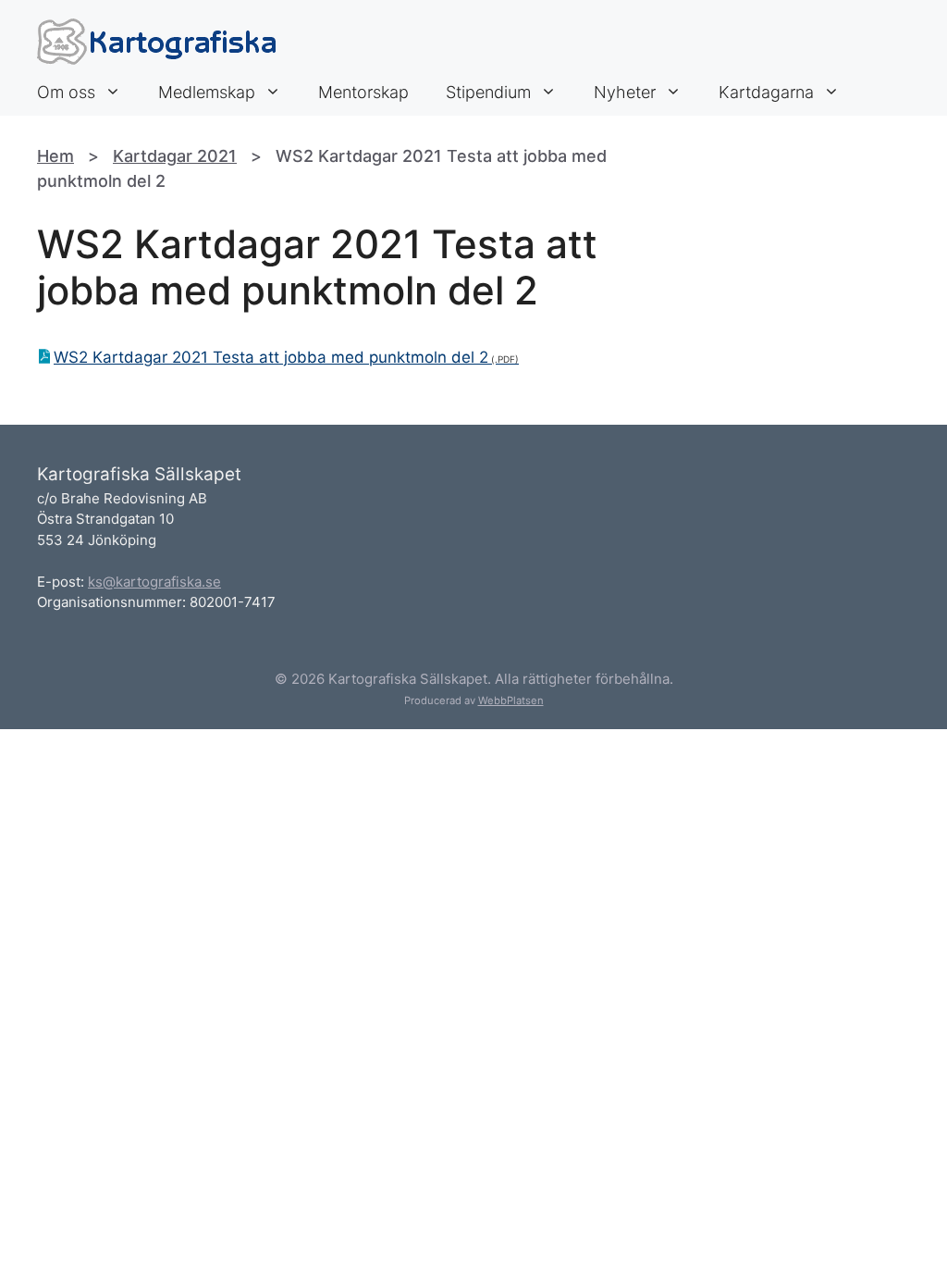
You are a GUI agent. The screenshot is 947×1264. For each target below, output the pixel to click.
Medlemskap (206, 92)
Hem (55, 156)
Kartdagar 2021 (175, 156)
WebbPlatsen (511, 700)
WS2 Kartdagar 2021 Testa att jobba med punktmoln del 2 (271, 357)
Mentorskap (363, 92)
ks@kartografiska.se (154, 581)
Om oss (66, 92)
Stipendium (488, 92)
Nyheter (625, 92)
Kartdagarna (766, 92)
